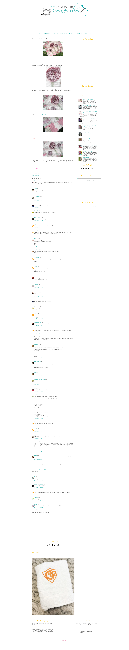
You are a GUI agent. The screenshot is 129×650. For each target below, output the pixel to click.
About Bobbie (87, 33)
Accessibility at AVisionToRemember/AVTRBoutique (85, 206)
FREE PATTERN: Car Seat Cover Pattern (89, 105)
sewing (36, 175)
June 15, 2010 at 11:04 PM (38, 287)
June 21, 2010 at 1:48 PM (38, 384)
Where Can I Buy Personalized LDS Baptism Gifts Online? (43, 555)
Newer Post (34, 536)
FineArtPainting (37, 306)
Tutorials (55, 33)
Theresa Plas (36, 210)
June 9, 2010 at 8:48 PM (38, 200)
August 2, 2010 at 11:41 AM (38, 459)
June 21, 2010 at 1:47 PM (38, 375)
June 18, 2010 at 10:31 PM (38, 318)
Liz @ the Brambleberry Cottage (39, 394)
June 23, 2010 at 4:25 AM (38, 424)
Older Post (72, 536)
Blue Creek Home (37, 344)
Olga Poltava (36, 284)
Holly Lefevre (36, 291)
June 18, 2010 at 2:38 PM (38, 309)
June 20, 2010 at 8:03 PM (38, 357)
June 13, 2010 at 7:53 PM (38, 246)
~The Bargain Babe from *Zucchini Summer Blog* (42, 469)
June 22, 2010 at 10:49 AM (38, 391)
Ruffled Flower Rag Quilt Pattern (88, 99)
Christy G (35, 504)
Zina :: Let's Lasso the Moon (38, 484)
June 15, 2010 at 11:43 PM (38, 296)
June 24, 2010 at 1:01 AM (38, 438)
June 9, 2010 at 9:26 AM (38, 184)
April (35, 476)
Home (53, 536)
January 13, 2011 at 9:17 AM (38, 472)
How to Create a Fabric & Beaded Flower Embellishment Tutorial (89, 133)
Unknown (35, 266)
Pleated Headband (86, 157)
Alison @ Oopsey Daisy (37, 322)
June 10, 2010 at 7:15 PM (38, 207)
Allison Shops (36, 238)
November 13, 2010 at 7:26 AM (39, 466)
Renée (35, 372)
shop (33, 94)
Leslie (35, 435)
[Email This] (34, 173)
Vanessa (35, 276)
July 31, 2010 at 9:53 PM (38, 451)
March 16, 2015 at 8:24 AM (38, 500)
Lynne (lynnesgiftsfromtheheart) (39, 249)
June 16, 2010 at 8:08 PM (38, 303)
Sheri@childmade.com (37, 230)
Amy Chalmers (36, 224)
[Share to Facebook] (37, 173)
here (56, 157)
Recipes (71, 33)
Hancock (35, 421)
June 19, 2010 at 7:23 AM (38, 325)
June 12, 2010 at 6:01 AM (38, 213)
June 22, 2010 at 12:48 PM (38, 418)
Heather (35, 180)
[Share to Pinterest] (38, 173)
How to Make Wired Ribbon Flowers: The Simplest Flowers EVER (89, 126)
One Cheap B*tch (37, 257)
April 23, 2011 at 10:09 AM (38, 480)
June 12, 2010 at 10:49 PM (38, 235)
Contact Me (79, 33)
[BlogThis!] (35, 173)
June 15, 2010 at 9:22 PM (38, 280)
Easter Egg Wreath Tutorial (87, 151)
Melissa (35, 455)
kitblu (35, 490)
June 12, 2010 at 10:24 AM (38, 220)
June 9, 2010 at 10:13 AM (38, 192)
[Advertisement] (64, 25)
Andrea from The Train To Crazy (39, 379)
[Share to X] (36, 173)
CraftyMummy (36, 204)
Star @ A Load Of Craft (38, 217)
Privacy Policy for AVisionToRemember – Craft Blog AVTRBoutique (88, 206)
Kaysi (35, 388)
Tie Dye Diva (36, 497)
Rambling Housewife (37, 361)
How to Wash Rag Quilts (83, 91)
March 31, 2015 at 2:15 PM (38, 507)
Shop (39, 33)
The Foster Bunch (37, 196)
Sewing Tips (63, 33)
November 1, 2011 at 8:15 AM (39, 487)
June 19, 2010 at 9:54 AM (38, 333)
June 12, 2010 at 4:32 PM (38, 227)
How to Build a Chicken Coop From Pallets (90, 145)
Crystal (35, 188)
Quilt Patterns (46, 33)
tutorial (38, 175)
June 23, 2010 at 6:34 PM (38, 431)
